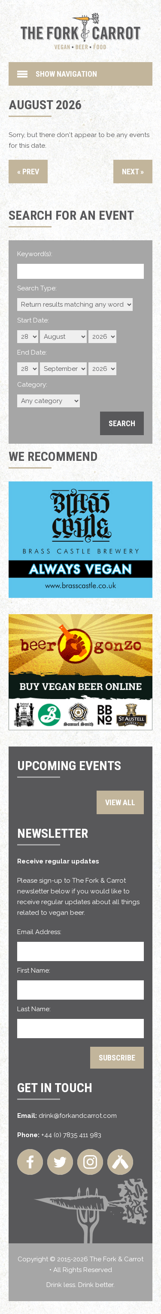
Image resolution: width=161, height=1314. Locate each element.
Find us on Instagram (90, 1162)
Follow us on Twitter (60, 1162)
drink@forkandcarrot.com (78, 1116)
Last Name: (34, 1009)
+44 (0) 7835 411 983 (71, 1135)
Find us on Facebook (30, 1162)
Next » (133, 171)
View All (120, 802)
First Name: (33, 970)
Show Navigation (66, 73)
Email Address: (39, 932)
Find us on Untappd (120, 1162)
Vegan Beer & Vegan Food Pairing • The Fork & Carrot (81, 31)
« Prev (28, 171)
